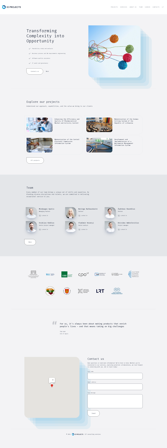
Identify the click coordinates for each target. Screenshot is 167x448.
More (47, 71)
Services (123, 7)
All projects (35, 160)
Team (140, 7)
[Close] (53, 380)
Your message (91, 392)
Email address (92, 382)
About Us (133, 7)
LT (163, 7)
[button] (52, 385)
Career (147, 7)
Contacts (156, 7)
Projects (114, 7)
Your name (90, 371)
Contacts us (35, 71)
